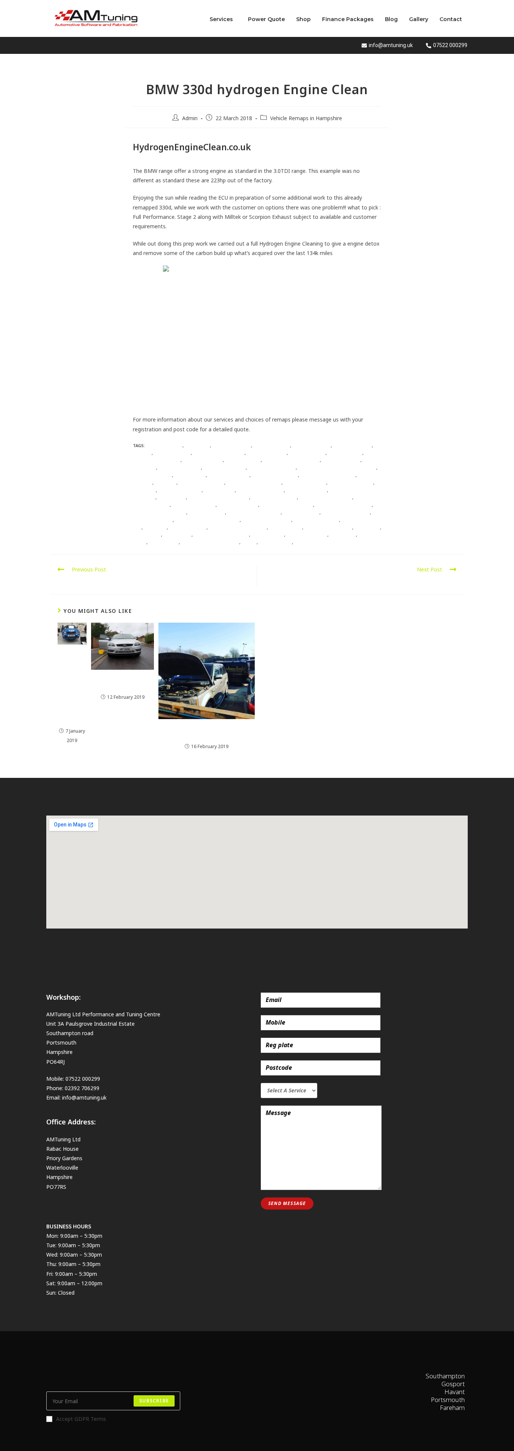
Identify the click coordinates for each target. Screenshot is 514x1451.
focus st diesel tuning (159, 512)
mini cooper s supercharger (207, 520)
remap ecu (155, 527)
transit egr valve (306, 535)
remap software (188, 527)
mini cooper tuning (316, 520)
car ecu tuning (345, 453)
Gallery (418, 19)
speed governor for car (221, 535)
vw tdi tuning (310, 542)
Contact (450, 19)
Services (221, 19)
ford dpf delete (207, 512)
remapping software (328, 527)
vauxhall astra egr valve (210, 542)
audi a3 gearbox (164, 445)
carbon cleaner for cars (291, 460)
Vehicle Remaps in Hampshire (306, 118)
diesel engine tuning (272, 467)
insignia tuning (301, 512)
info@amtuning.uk (84, 1097)
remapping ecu (285, 527)
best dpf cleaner (311, 445)
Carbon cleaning (341, 460)
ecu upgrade (172, 497)
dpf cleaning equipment (254, 483)
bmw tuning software (219, 453)
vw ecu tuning (275, 542)
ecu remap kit (219, 490)
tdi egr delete (267, 535)
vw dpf (249, 542)
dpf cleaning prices (350, 483)
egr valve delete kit (274, 497)
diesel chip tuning (224, 467)
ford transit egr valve (254, 512)
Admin (190, 118)
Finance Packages (348, 19)
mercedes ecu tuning (346, 512)
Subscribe (154, 1401)
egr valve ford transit (325, 497)
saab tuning (177, 535)
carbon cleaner (243, 460)
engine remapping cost (286, 505)
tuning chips (164, 542)
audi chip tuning (231, 445)
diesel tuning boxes (275, 475)
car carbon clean (267, 453)
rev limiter (367, 527)
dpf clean (165, 483)
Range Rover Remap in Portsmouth (206, 732)
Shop (303, 19)
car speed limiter (203, 460)
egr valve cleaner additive (218, 497)
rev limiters (147, 535)
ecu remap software (260, 490)
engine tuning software (343, 505)
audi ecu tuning (271, 445)
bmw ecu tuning (172, 453)
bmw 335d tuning (352, 445)
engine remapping (238, 505)
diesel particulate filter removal (337, 467)
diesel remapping (152, 475)
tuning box (343, 535)
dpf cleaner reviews (201, 483)
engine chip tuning (194, 505)
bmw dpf (142, 453)
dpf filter (144, 490)
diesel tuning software (328, 475)
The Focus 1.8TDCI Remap (122, 682)
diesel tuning (190, 475)
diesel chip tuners (179, 467)
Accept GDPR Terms (81, 1418)
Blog (391, 19)
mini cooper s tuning (266, 520)
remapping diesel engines (238, 527)
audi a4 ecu (197, 445)
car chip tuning (307, 453)
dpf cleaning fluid (305, 483)
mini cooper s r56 (153, 520)
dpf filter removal (180, 490)
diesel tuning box (228, 475)
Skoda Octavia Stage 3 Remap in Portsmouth (72, 687)
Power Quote (266, 19)
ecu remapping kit (306, 490)
